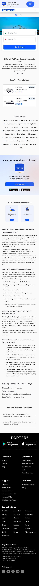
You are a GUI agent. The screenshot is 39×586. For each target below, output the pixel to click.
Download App (19, 184)
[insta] (13, 571)
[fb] (3, 571)
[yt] (22, 571)
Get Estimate (19, 47)
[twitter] (8, 571)
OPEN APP (30, 4)
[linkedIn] (18, 571)
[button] (19, 15)
